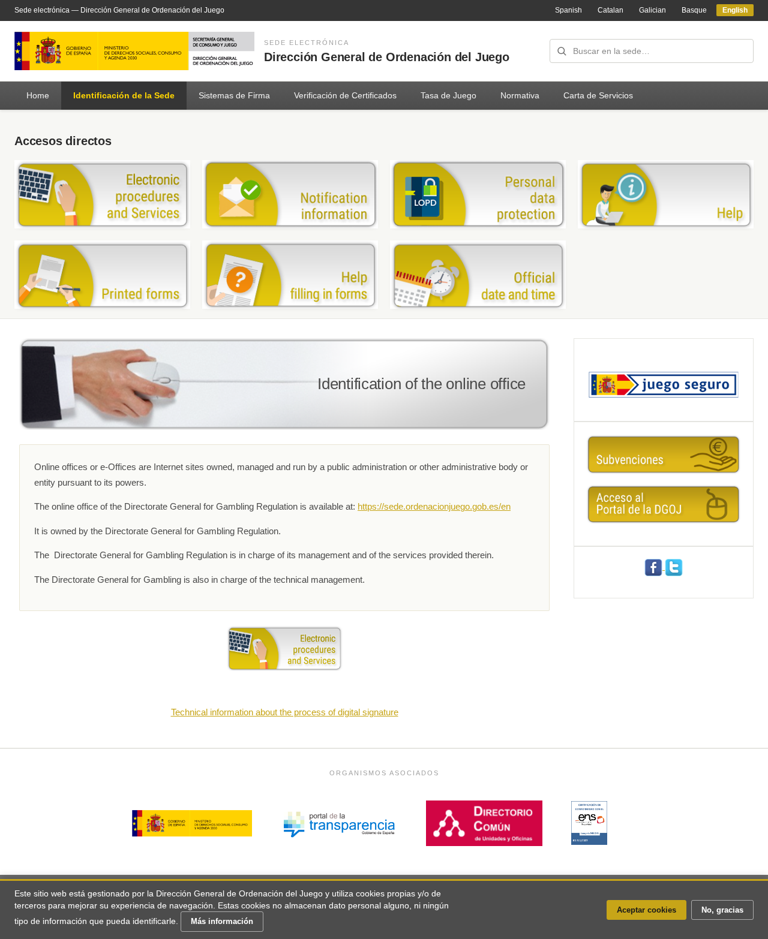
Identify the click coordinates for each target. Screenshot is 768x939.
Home (37, 95)
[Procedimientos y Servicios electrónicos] (102, 194)
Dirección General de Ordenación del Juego (386, 57)
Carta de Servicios (598, 95)
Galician (652, 10)
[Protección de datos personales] (478, 194)
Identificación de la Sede (124, 95)
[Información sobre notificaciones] (290, 194)
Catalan (610, 10)
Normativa (519, 95)
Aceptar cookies (646, 909)
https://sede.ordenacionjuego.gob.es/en (434, 506)
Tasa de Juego (448, 95)
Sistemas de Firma (234, 95)
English (735, 10)
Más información (222, 921)
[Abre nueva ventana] (284, 647)
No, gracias (722, 909)
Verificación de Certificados (345, 95)
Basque (694, 10)
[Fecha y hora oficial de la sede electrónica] (478, 274)
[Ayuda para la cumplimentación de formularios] (290, 274)
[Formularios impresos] (102, 274)
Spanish (568, 10)
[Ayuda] (666, 194)
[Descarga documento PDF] (589, 823)
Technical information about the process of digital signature (284, 712)
